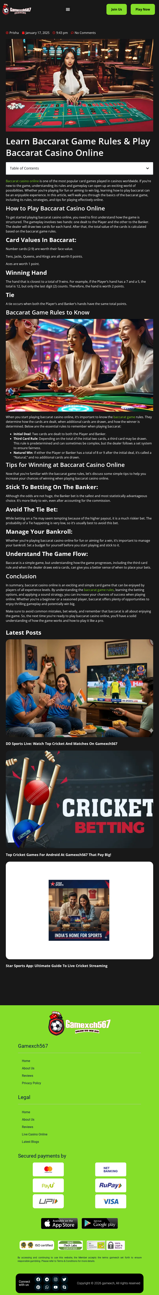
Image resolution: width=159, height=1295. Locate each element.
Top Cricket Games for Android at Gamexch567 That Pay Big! (58, 854)
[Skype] (64, 1287)
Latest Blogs (30, 1142)
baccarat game (124, 417)
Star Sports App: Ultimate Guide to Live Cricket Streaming (56, 965)
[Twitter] (64, 1279)
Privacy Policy (31, 1083)
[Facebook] (38, 1279)
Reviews (27, 1076)
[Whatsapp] (47, 1287)
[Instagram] (56, 1279)
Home (26, 1061)
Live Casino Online (34, 1134)
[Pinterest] (38, 1287)
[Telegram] (47, 1279)
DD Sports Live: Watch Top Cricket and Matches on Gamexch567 (61, 743)
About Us (28, 1068)
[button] (68, 9)
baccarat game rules (99, 590)
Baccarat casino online (22, 181)
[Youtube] (56, 1287)
